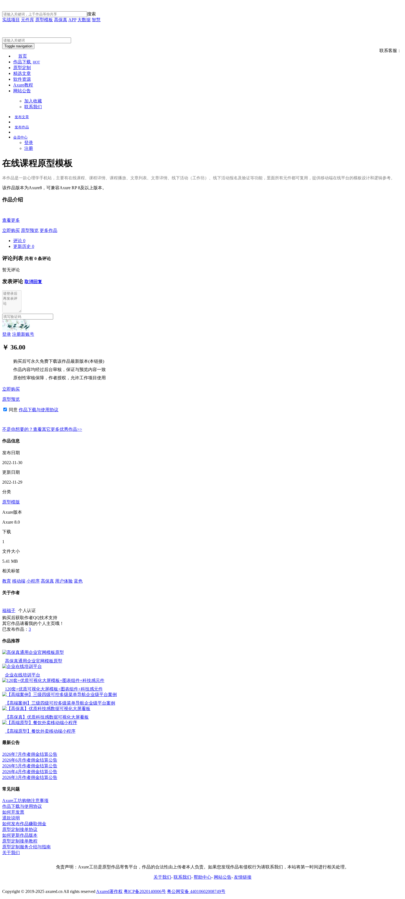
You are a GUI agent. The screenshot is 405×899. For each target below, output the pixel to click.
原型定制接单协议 (19, 829)
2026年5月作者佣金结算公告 (29, 765)
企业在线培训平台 (22, 675)
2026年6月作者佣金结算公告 (29, 760)
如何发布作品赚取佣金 (24, 823)
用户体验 (64, 581)
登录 (28, 142)
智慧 (96, 19)
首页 (22, 56)
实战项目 (11, 19)
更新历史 (23, 246)
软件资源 (22, 79)
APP (72, 19)
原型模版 (11, 502)
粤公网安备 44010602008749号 (196, 891)
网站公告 (22, 90)
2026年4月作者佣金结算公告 (29, 771)
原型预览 (30, 230)
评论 (19, 240)
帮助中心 (202, 877)
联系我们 (33, 106)
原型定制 (22, 67)
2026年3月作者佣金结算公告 (29, 777)
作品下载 (26, 61)
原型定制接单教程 (19, 841)
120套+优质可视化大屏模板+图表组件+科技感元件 (54, 689)
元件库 (27, 19)
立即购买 (11, 230)
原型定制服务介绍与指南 (26, 846)
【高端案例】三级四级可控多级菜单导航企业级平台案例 (60, 703)
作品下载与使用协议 (38, 409)
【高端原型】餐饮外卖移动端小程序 (40, 731)
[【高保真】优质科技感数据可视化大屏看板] (46, 708)
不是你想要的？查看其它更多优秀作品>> (42, 429)
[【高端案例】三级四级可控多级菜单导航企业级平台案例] (59, 694)
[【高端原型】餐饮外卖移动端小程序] (39, 722)
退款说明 (11, 818)
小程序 (33, 581)
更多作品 (48, 230)
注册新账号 (23, 334)
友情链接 (243, 877)
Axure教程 (23, 85)
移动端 (18, 581)
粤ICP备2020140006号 (145, 891)
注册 (28, 148)
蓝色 (78, 581)
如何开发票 (13, 812)
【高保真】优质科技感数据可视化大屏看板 (47, 717)
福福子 (8, 610)
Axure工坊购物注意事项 (25, 800)
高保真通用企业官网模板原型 (33, 661)
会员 (20, 137)
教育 (6, 581)
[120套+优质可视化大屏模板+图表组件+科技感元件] (53, 680)
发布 (22, 117)
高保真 (60, 19)
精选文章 (22, 73)
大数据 (84, 19)
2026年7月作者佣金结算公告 (29, 754)
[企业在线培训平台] (22, 666)
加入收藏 (33, 101)
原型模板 (44, 19)
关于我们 (11, 852)
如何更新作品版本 (19, 835)
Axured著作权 (109, 891)
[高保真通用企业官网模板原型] (33, 652)
